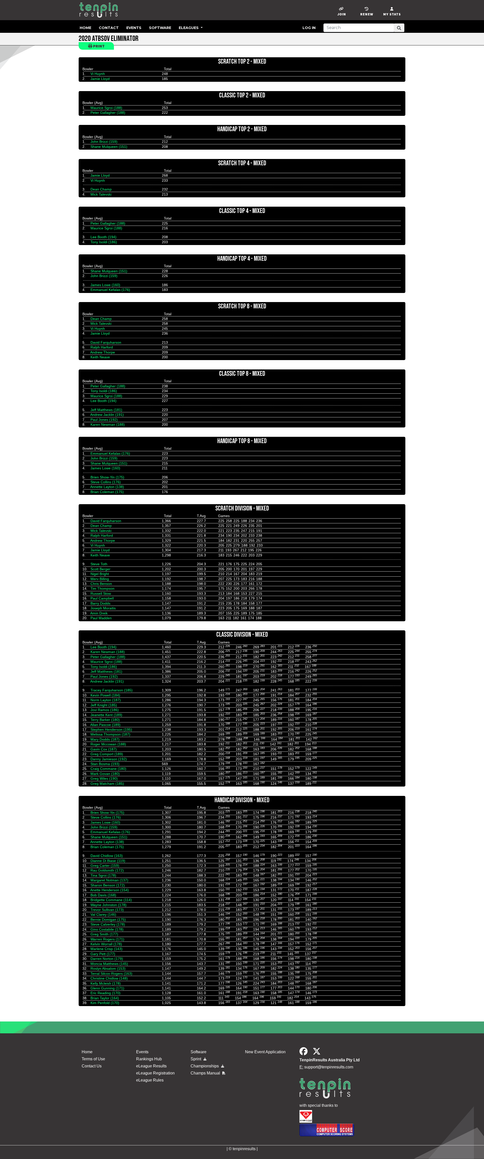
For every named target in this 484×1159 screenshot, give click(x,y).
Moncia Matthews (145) (109, 964)
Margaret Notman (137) (109, 880)
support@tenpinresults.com (328, 1067)
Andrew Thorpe (102, 352)
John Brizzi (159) (103, 142)
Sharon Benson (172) (107, 885)
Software (160, 27)
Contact (109, 27)
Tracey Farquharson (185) (111, 690)
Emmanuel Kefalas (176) (110, 290)
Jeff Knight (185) (103, 705)
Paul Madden (101, 618)
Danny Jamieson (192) (108, 759)
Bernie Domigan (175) (108, 920)
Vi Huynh (97, 74)
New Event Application (265, 1052)
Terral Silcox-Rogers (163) (111, 974)
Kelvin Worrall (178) (106, 944)
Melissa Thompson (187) (110, 734)
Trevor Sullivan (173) (107, 910)
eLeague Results (151, 1066)
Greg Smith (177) (104, 934)
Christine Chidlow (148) (109, 978)
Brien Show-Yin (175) (107, 477)
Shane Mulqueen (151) (108, 147)
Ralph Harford (101, 347)
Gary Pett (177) (102, 954)
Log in (309, 27)
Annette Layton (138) (107, 487)
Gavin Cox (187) (103, 749)
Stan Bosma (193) (104, 764)
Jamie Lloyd (100, 79)
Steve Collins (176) (105, 482)
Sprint (196, 1059)
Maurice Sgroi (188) (106, 108)
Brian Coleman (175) (107, 492)
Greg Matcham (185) (107, 783)
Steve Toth (98, 564)
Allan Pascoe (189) (105, 725)
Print (98, 45)
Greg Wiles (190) (104, 778)
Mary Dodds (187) (104, 739)
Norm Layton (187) (105, 700)
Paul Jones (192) (104, 420)
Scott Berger (100, 569)
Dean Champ (101, 189)
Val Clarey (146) (103, 914)
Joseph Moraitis (103, 608)
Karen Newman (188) (107, 424)
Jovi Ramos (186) (104, 710)
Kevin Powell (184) (105, 695)
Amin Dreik (99, 613)
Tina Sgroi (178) (103, 875)
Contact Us (92, 1066)
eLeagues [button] (189, 27)
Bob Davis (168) (103, 895)
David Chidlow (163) (106, 856)
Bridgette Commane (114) (111, 900)
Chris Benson (101, 584)
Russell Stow (100, 593)
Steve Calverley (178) (107, 924)
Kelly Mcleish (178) (105, 983)
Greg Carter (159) (104, 866)
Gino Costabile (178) (107, 929)
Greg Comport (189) (106, 754)
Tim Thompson (102, 588)
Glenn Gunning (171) (107, 988)
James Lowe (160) (105, 285)
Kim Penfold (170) (104, 1003)
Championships (205, 1066)
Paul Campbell (102, 598)
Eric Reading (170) (105, 993)
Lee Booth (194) (103, 237)
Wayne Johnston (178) (108, 905)
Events (133, 27)
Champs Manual (206, 1073)
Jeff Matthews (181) (106, 410)
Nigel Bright (99, 574)
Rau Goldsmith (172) (107, 870)
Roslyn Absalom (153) (108, 968)
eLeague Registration (155, 1073)
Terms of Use (93, 1059)
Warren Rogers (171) (107, 939)
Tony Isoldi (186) (103, 242)
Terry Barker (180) (105, 720)
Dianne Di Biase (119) (107, 861)
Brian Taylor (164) (104, 998)
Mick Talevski (100, 194)
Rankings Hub (149, 1059)
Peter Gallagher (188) (107, 113)
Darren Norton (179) (106, 959)
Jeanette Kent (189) (106, 715)
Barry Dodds (100, 603)
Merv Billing (99, 579)
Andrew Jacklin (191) (107, 415)
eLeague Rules (150, 1080)
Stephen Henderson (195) (111, 729)
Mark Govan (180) (105, 774)
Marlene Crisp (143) (106, 949)
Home (85, 27)
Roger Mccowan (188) (108, 744)
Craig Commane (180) (108, 769)
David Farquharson (105, 342)
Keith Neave (100, 357)
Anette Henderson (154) (109, 890)
